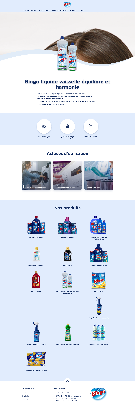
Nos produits (43, 10)
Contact (82, 10)
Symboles (72, 10)
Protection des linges (59, 10)
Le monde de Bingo (29, 10)
